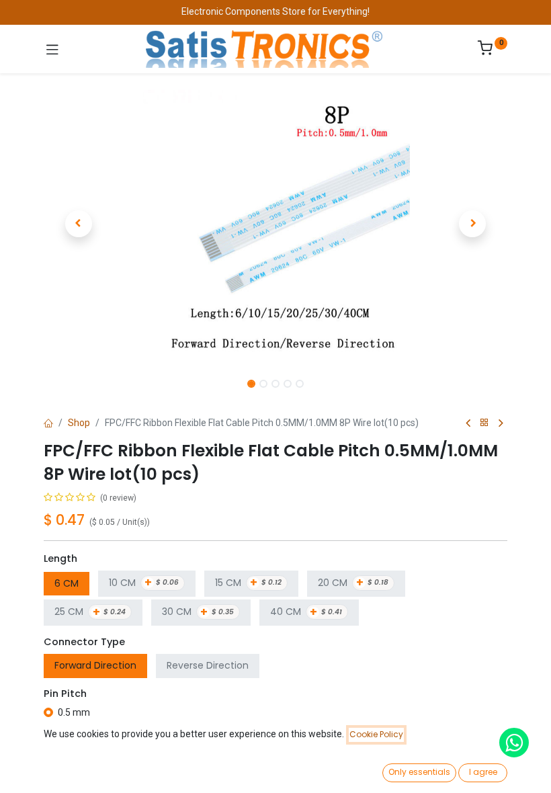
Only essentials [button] (419, 772)
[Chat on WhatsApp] (514, 742)
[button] (79, 224)
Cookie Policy (376, 734)
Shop (79, 422)
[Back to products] (484, 423)
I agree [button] (483, 772)
